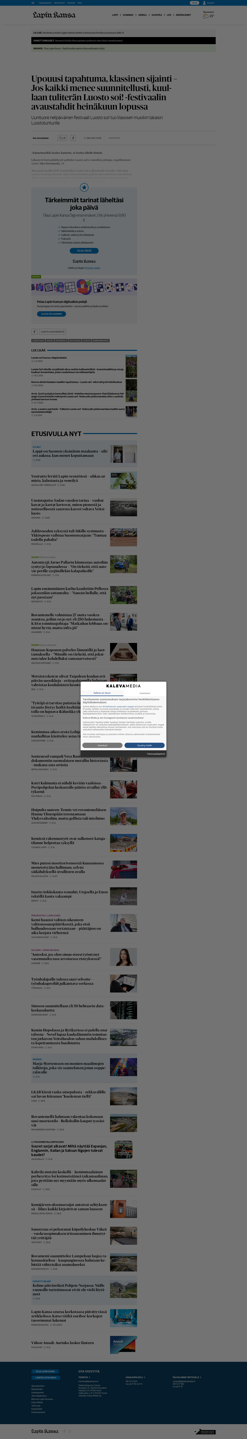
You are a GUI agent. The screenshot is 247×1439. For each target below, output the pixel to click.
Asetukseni (145, 693)
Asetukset (102, 745)
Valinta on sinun (102, 692)
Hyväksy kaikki (144, 745)
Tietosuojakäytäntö (156, 754)
